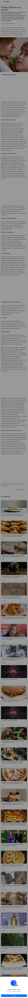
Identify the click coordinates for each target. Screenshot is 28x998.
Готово (14, 995)
